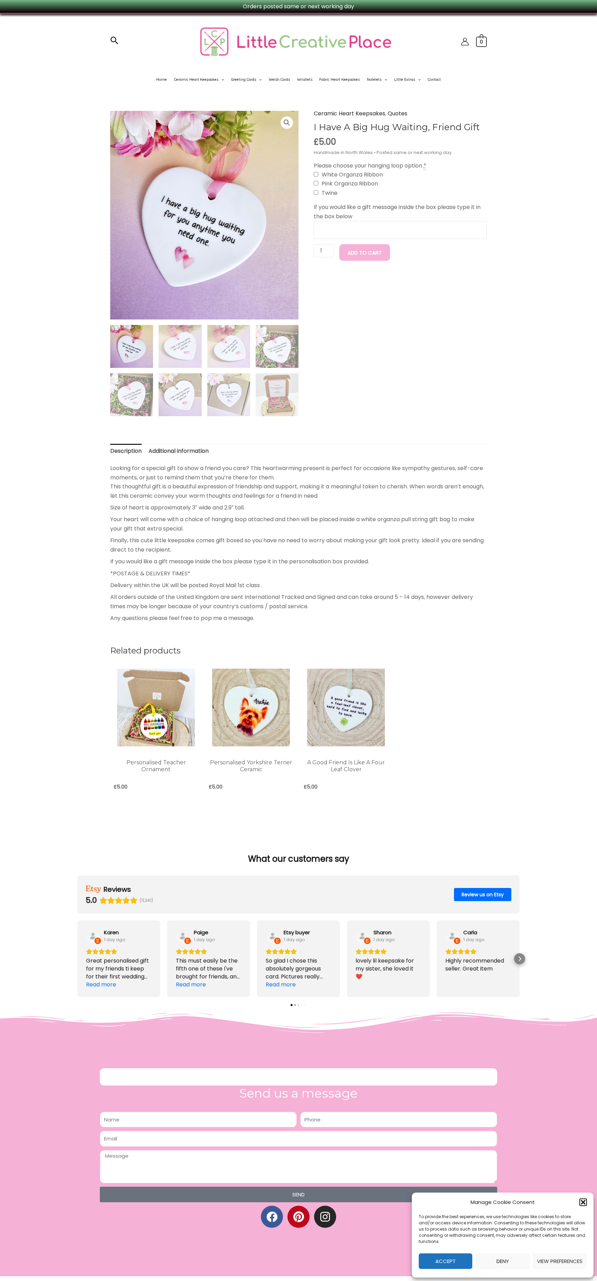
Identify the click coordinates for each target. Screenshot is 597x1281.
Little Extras (404, 79)
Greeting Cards (243, 79)
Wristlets (304, 79)
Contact (434, 79)
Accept (445, 1261)
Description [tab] (126, 451)
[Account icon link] (465, 41)
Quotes (397, 113)
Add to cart (365, 252)
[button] (583, 1202)
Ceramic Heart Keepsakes (196, 79)
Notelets (374, 79)
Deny (502, 1261)
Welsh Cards (279, 79)
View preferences (559, 1261)
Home (161, 79)
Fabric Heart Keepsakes (339, 79)
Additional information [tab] (179, 451)
